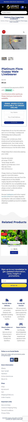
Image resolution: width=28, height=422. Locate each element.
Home (2, 21)
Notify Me (14, 122)
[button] (23, 32)
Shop (6, 21)
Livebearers (10, 194)
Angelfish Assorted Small (14, 245)
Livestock (11, 21)
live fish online (6, 196)
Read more (14, 252)
